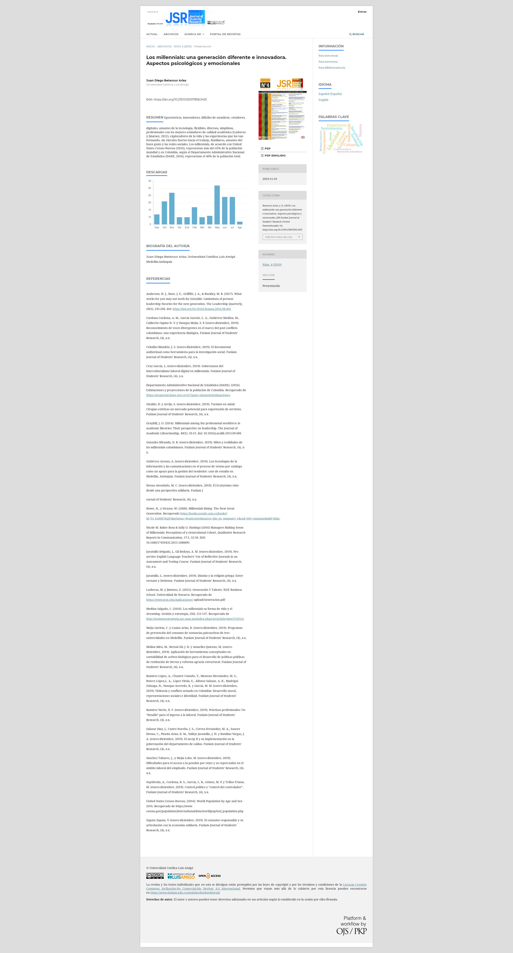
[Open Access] (209, 878)
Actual (152, 34)
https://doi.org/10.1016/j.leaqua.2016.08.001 (202, 309)
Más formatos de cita (278, 237)
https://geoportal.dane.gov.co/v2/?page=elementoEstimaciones (188, 395)
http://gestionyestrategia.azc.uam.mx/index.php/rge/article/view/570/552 (195, 619)
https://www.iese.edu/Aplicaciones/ (169, 600)
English (323, 100)
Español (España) (330, 94)
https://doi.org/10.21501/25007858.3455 (180, 99)
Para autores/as (328, 61)
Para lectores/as (328, 55)
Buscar (358, 34)
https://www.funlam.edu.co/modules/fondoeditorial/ (185, 892)
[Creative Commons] (155, 878)
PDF (267, 148)
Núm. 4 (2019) (183, 46)
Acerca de (193, 34)
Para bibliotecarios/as (332, 67)
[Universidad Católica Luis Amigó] (181, 878)
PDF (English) (275, 155)
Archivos (171, 34)
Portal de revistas (225, 34)
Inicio (150, 46)
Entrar (362, 11)
